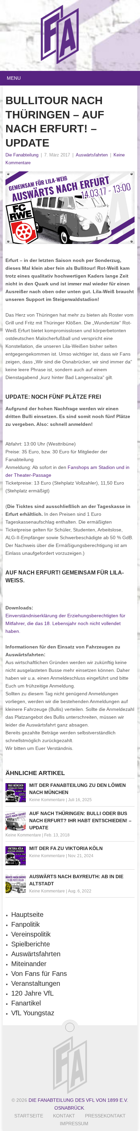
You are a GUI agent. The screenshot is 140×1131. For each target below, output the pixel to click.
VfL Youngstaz (32, 1013)
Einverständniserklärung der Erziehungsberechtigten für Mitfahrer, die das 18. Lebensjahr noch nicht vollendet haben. (65, 623)
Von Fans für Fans (39, 973)
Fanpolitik (25, 924)
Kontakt (64, 1115)
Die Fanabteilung (21, 154)
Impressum (74, 1123)
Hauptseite (27, 914)
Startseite (28, 1115)
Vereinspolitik (31, 934)
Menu (14, 78)
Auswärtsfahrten (92, 154)
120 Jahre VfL (32, 993)
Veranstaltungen (35, 983)
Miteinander (29, 963)
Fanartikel (26, 1003)
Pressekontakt (105, 1115)
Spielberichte (30, 944)
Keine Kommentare (47, 799)
